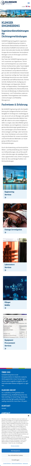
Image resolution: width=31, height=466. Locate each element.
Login (23, 6)
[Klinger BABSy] (5, 307)
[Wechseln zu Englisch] (27, 6)
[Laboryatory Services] (5, 270)
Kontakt (4, 408)
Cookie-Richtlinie (7, 463)
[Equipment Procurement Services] (5, 348)
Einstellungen (15, 460)
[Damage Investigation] (5, 232)
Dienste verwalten (15, 446)
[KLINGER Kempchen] (9, 3)
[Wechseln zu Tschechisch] (29, 6)
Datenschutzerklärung (17, 463)
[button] (28, 416)
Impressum (25, 463)
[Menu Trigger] (29, 3)
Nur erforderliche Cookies (15, 455)
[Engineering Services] (5, 197)
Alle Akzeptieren (15, 451)
